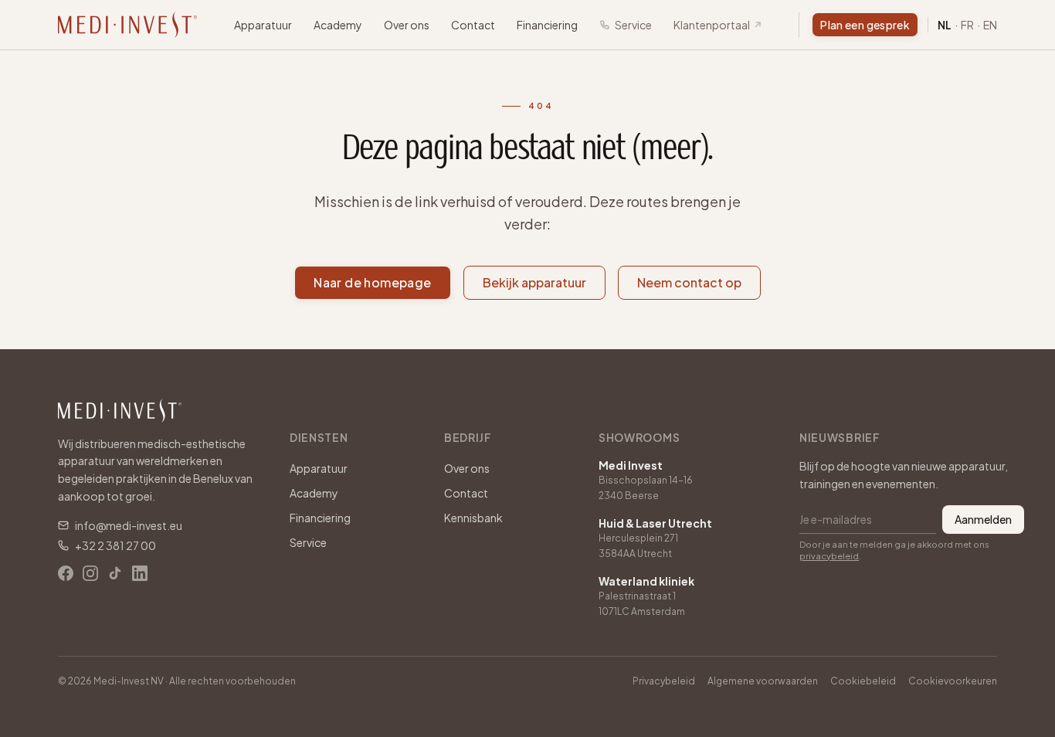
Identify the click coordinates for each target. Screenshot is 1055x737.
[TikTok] (115, 573)
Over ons (406, 25)
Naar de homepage (372, 282)
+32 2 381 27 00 (115, 545)
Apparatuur (263, 25)
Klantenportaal (711, 25)
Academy (338, 25)
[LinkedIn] (140, 573)
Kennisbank (473, 518)
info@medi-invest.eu (128, 525)
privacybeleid (829, 556)
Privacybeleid (664, 681)
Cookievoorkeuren (952, 681)
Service (633, 25)
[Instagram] (90, 573)
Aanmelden (983, 519)
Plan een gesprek (865, 25)
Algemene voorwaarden (762, 681)
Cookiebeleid (863, 681)
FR (967, 25)
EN (990, 25)
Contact (473, 25)
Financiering (547, 25)
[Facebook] (65, 573)
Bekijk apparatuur (534, 282)
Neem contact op (689, 282)
